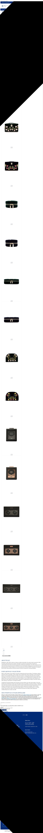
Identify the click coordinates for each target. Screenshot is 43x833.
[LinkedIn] (36, 757)
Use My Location (4, 711)
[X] (27, 757)
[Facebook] (25, 757)
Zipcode (2, 707)
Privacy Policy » (28, 743)
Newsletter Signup (7, 745)
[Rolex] (37, 6)
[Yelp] (34, 757)
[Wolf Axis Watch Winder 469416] (11, 627)
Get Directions (15, 732)
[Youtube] (31, 757)
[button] (2, 6)
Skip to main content (4, 0)
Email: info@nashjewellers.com (30, 732)
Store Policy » (27, 746)
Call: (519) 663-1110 (28, 731)
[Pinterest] (33, 757)
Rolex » (26, 741)
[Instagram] (29, 757)
